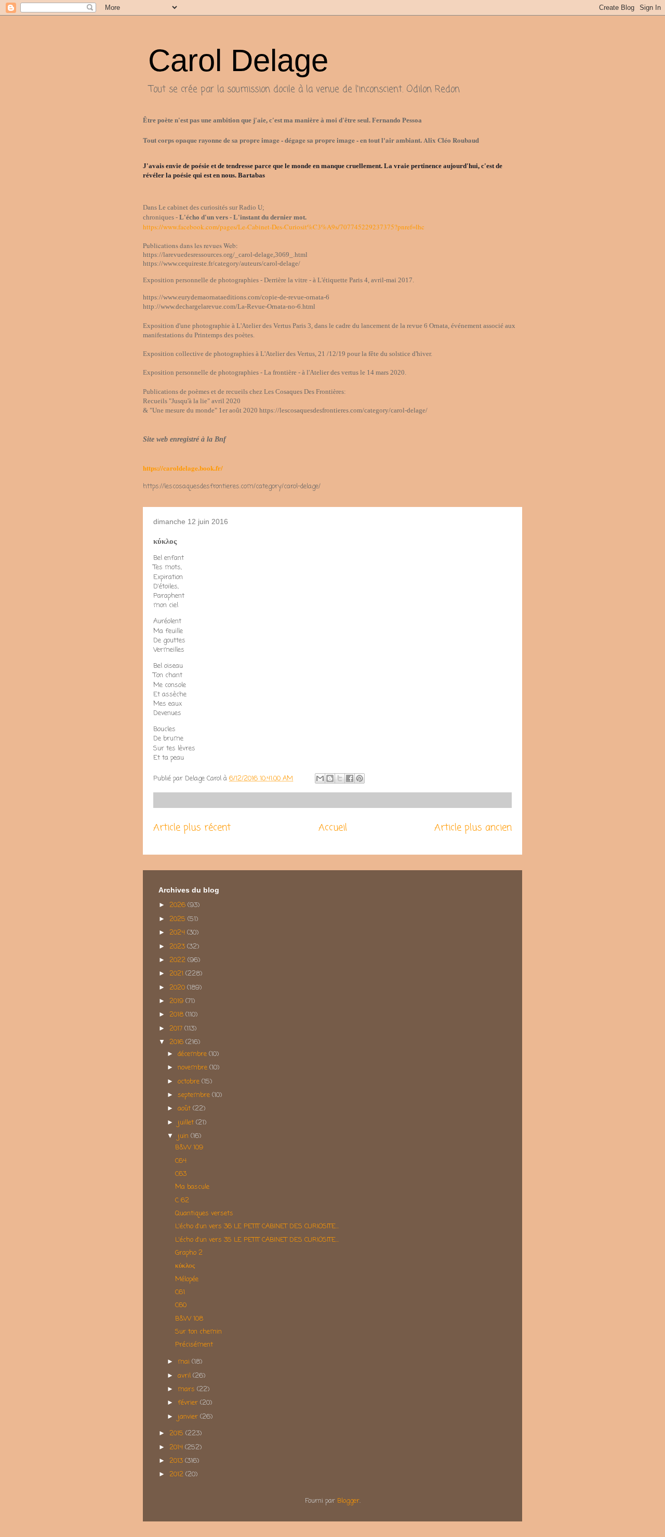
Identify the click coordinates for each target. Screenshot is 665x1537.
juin (184, 1136)
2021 (177, 974)
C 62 (182, 1200)
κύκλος (185, 1266)
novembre (193, 1068)
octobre (190, 1082)
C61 (180, 1292)
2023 (178, 947)
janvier (189, 1417)
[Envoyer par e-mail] (320, 778)
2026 (178, 905)
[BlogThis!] (330, 778)
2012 (177, 1474)
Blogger (348, 1501)
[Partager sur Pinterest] (359, 778)
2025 (178, 919)
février (189, 1403)
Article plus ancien (473, 827)
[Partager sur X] (340, 778)
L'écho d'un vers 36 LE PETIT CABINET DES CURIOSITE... (257, 1226)
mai (185, 1362)
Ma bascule (192, 1187)
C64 (181, 1161)
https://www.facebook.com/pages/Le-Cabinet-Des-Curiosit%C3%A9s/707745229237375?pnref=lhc (283, 226)
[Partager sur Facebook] (349, 778)
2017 (176, 1029)
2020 (178, 988)
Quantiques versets (204, 1213)
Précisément (194, 1345)
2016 (177, 1042)
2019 (177, 1001)
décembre (193, 1054)
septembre (195, 1095)
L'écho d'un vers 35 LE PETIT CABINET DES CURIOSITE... (257, 1240)
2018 (177, 1015)
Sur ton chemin (198, 1332)
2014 (177, 1447)
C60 (181, 1305)
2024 (178, 933)
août (185, 1109)
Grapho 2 (189, 1253)
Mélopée (186, 1279)
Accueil (332, 827)
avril (185, 1376)
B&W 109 (189, 1147)
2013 (177, 1461)
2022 (178, 960)
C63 (181, 1174)
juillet (187, 1123)
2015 (177, 1433)
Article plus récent (192, 827)
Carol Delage (238, 60)
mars (187, 1389)
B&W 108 (189, 1319)
